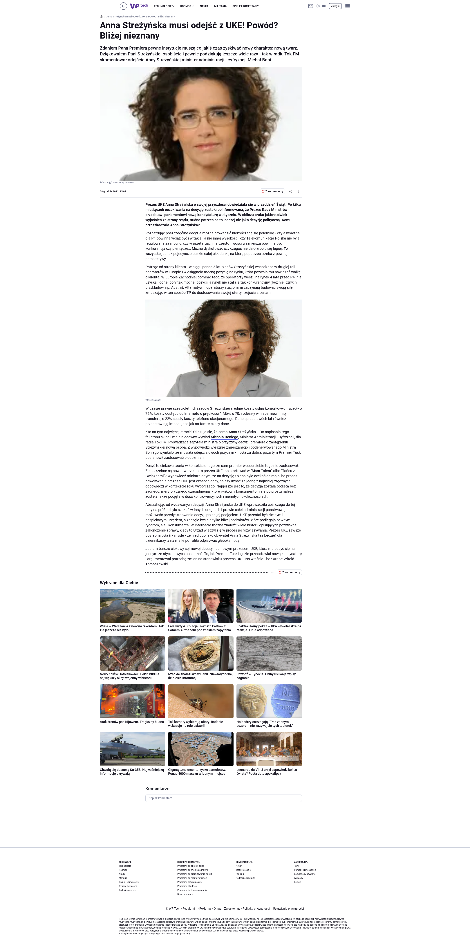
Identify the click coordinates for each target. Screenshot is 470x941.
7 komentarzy (274, 191)
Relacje (297, 882)
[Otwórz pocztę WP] (311, 6)
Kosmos (185, 6)
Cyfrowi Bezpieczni (128, 886)
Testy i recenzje (243, 870)
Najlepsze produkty (245, 878)
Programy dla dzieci (187, 886)
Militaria (220, 6)
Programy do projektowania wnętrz (194, 874)
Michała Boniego (224, 437)
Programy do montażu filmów (192, 878)
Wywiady (298, 878)
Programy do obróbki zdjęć (190, 866)
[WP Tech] (142, 6)
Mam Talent (261, 471)
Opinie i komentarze (245, 6)
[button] (321, 6)
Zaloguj (335, 6)
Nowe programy (185, 894)
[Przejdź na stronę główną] (123, 8)
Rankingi (240, 874)
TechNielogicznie (127, 890)
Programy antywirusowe (189, 882)
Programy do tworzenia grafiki (192, 890)
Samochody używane (304, 874)
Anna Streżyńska (179, 204)
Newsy (239, 866)
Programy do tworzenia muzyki (192, 870)
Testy (296, 866)
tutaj (188, 933)
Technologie (162, 6)
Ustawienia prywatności (288, 908)
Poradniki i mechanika (305, 870)
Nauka (204, 6)
